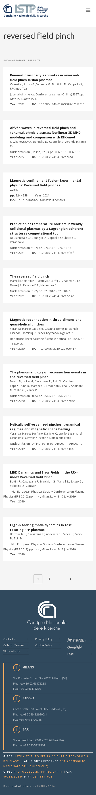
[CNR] (47, 615)
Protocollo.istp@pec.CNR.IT (38, 771)
